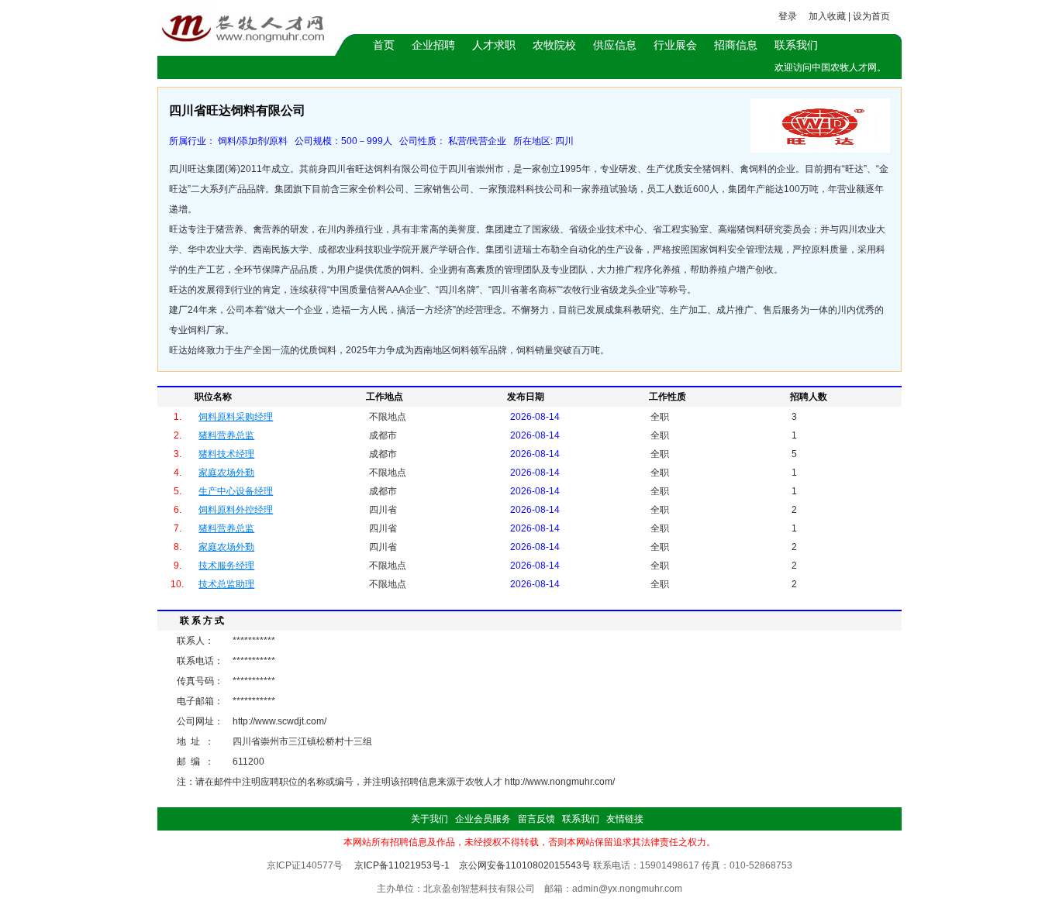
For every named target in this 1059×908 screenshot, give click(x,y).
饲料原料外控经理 (235, 509)
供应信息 (614, 45)
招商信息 (735, 45)
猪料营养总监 (226, 435)
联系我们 (796, 45)
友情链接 (624, 818)
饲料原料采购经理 (235, 416)
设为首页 (871, 16)
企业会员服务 (483, 818)
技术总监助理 (226, 584)
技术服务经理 (226, 565)
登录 (787, 16)
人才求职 (494, 45)
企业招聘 (433, 45)
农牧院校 (554, 45)
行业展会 (675, 45)
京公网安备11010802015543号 (525, 865)
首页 (384, 45)
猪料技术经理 (226, 454)
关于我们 (429, 818)
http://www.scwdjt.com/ (279, 721)
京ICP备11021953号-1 (402, 865)
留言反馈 (536, 818)
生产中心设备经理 (235, 491)
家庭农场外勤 (226, 472)
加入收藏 (827, 16)
